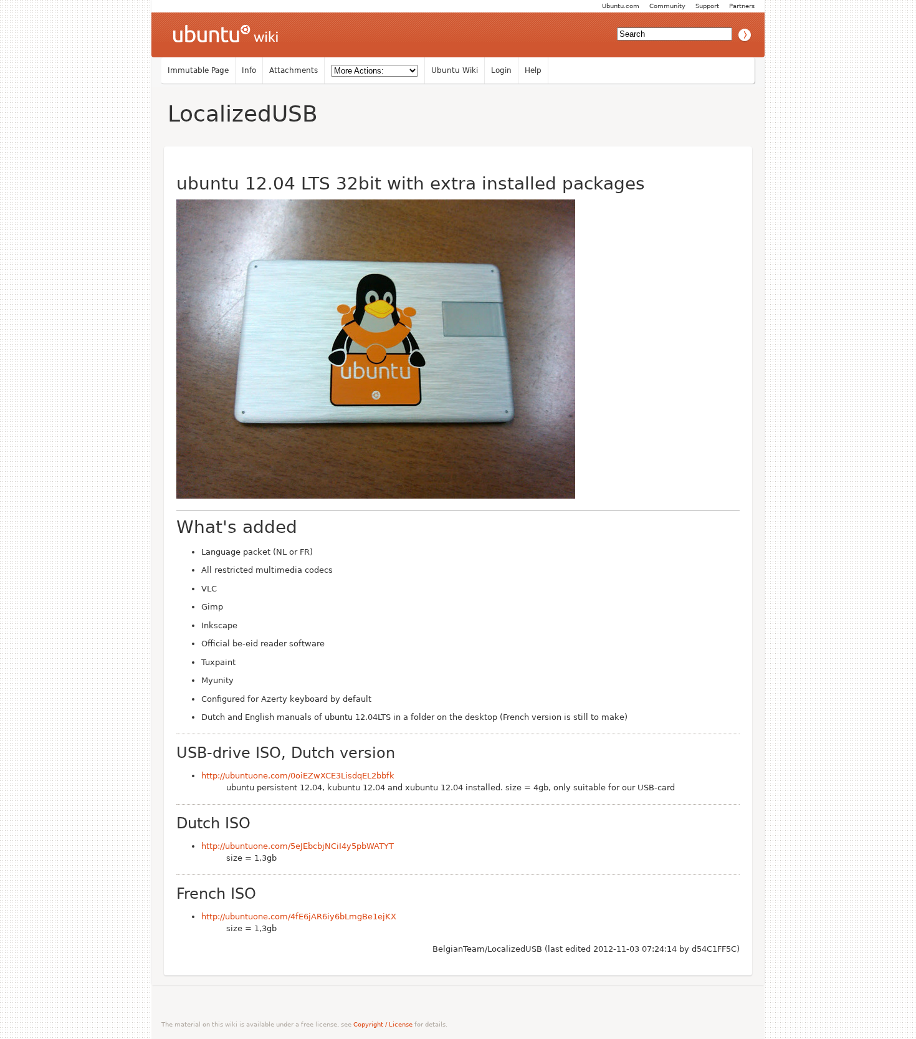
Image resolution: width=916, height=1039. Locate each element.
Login (501, 70)
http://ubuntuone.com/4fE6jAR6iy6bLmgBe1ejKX (298, 916)
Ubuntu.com (620, 5)
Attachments (293, 70)
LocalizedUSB (243, 114)
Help (533, 70)
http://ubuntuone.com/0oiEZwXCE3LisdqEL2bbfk (297, 775)
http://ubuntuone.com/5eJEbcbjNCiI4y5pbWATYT (297, 846)
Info (249, 70)
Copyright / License (383, 1024)
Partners (742, 5)
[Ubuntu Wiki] (225, 34)
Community (667, 5)
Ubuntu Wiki (454, 70)
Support (707, 5)
